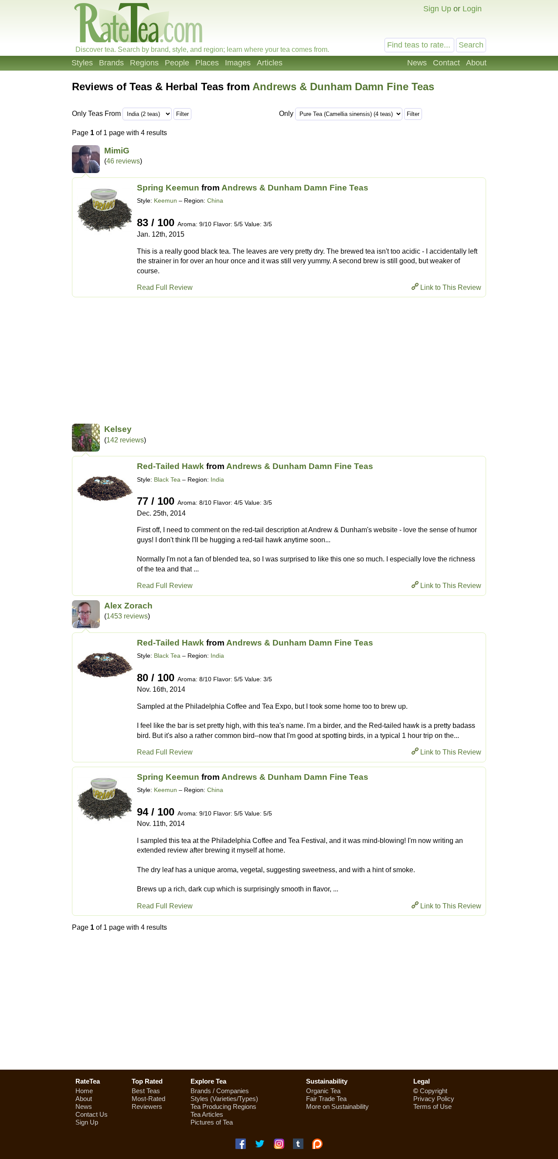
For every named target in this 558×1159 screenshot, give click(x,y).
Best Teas (146, 1090)
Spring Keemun (168, 187)
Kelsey (118, 429)
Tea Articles (207, 1114)
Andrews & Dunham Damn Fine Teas (343, 86)
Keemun (165, 200)
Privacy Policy (433, 1098)
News (417, 62)
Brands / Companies (220, 1090)
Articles (269, 62)
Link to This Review (450, 287)
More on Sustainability (337, 1106)
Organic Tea (323, 1090)
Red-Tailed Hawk (170, 466)
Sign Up (437, 8)
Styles (82, 62)
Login (472, 8)
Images (238, 62)
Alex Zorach (128, 605)
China (215, 200)
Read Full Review (165, 287)
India (217, 479)
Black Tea (167, 479)
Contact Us (91, 1114)
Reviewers (147, 1106)
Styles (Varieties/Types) (224, 1098)
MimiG (116, 150)
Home (84, 1090)
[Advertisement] (279, 363)
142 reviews (125, 440)
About (476, 62)
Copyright (433, 1090)
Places (207, 62)
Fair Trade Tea (326, 1098)
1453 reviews (127, 616)
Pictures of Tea (212, 1122)
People (177, 62)
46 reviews (123, 161)
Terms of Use (432, 1106)
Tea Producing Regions (223, 1106)
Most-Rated (148, 1098)
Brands (111, 62)
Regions (144, 62)
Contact (446, 62)
